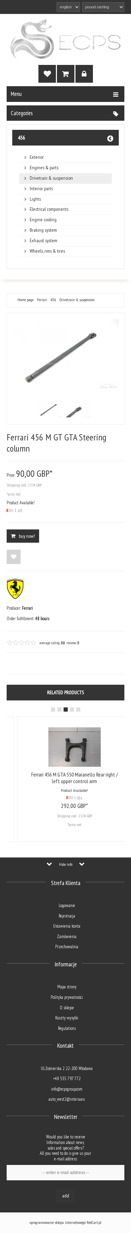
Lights (35, 199)
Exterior (37, 157)
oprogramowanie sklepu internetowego (58, 1222)
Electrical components (49, 209)
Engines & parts (44, 168)
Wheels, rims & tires (47, 251)
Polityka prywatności (67, 997)
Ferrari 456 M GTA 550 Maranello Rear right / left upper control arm (66, 778)
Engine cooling (43, 220)
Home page (25, 299)
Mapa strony (67, 987)
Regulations (67, 1028)
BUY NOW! (27, 536)
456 (21, 137)
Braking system (43, 230)
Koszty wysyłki (66, 1018)
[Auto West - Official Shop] (66, 39)
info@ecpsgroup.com (66, 1089)
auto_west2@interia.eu (67, 1099)
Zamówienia (67, 936)
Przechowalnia (66, 947)
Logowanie (67, 905)
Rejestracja (67, 916)
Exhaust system (43, 241)
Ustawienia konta (66, 926)
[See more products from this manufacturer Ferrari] (15, 598)
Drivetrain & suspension (51, 178)
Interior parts (41, 189)
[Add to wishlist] (14, 557)
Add (65, 1196)
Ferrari (42, 299)
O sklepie (67, 1008)
